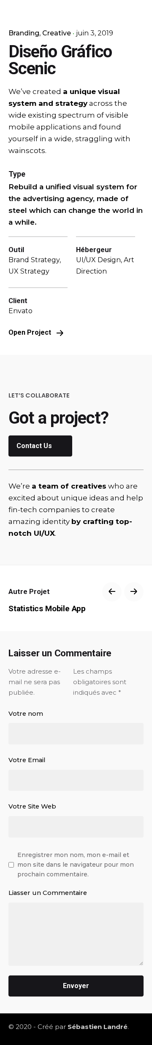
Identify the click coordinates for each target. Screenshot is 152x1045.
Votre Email (27, 760)
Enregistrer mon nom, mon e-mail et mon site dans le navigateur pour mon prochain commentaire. (75, 864)
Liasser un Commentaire (47, 893)
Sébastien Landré (98, 1027)
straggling (94, 138)
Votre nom (25, 713)
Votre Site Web (32, 806)
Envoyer (76, 986)
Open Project (30, 332)
